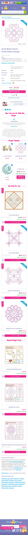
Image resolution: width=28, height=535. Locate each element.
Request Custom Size (8, 63)
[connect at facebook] (13, 531)
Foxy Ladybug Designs (16, 461)
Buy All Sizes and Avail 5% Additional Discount (17, 67)
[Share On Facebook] (7, 109)
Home (3, 17)
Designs (9, 17)
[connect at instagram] (17, 531)
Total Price (20, 169)
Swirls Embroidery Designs (15, 484)
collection (18, 469)
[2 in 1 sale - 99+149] (14, 3)
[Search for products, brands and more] (25, 12)
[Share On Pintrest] (10, 109)
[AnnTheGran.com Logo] (6, 8)
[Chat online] (24, 530)
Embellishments (18, 468)
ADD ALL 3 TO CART (21, 177)
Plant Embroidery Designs (9, 486)
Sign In (14, 8)
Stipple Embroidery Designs (10, 478)
